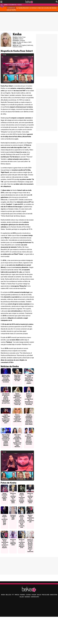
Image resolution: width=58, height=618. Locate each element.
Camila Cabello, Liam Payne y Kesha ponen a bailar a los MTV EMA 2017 (6, 419)
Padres (22, 595)
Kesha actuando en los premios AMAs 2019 (4, 497)
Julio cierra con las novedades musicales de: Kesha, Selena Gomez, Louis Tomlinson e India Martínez (17, 440)
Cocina (28, 595)
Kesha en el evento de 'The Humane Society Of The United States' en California (30, 545)
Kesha (20, 4)
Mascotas (53, 595)
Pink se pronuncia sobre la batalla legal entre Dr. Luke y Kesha (17, 418)
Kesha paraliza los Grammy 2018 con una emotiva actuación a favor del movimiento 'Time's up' (17, 399)
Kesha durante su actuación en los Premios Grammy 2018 (22, 498)
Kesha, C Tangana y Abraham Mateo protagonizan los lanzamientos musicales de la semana (29, 399)
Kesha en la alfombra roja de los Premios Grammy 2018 (30, 498)
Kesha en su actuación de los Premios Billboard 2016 (22, 543)
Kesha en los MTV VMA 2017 (13, 517)
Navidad (27, 597)
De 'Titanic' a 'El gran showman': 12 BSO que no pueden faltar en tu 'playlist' (29, 379)
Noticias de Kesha (10, 366)
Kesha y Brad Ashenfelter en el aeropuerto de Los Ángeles (5, 543)
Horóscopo (35, 597)
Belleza (8, 595)
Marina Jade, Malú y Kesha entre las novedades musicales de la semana (6, 378)
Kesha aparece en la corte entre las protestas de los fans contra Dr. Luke (22, 521)
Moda (3, 595)
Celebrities (12, 4)
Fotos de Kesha (8, 482)
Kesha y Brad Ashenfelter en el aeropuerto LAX (30, 518)
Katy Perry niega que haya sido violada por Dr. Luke (17, 377)
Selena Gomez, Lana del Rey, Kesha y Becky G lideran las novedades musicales (29, 439)
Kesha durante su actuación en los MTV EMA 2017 (4, 519)
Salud (39, 595)
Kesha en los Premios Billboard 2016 (13, 542)
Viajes (21, 597)
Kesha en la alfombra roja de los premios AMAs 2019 (13, 498)
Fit (13, 595)
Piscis (19, 43)
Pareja (17, 595)
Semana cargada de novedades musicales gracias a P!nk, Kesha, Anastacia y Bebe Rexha (28, 419)
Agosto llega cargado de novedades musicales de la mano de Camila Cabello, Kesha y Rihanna (6, 440)
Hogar (34, 595)
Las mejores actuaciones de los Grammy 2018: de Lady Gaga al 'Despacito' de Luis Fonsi (6, 398)
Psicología (45, 595)
